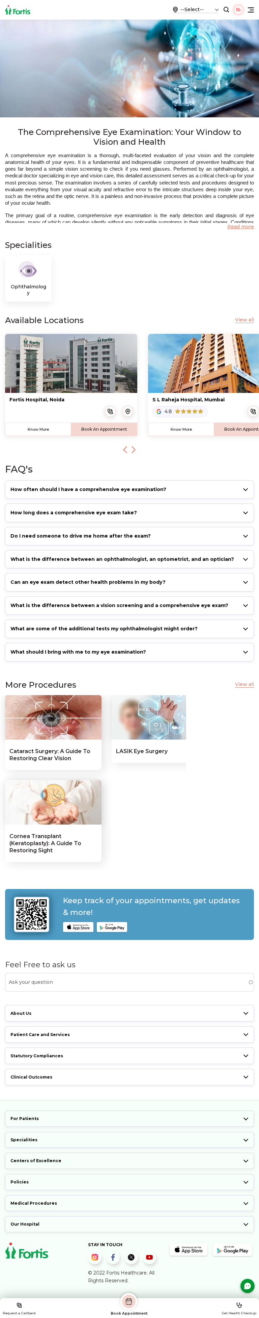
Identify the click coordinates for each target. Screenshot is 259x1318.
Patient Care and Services (40, 1034)
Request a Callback (19, 1313)
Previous (125, 449)
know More (38, 429)
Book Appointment (129, 1313)
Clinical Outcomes (31, 1077)
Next (133, 449)
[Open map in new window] (128, 411)
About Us (20, 1013)
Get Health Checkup (239, 1313)
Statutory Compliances (36, 1055)
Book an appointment (104, 429)
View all (244, 320)
